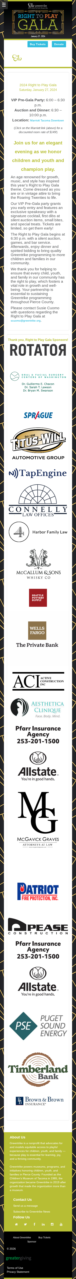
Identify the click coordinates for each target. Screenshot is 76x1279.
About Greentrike (22, 1237)
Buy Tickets (38, 44)
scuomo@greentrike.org (26, 320)
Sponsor (31, 1241)
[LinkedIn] (44, 1224)
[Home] (17, 1224)
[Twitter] (26, 1224)
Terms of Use (15, 1267)
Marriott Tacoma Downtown (47, 120)
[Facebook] (35, 1224)
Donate (59, 44)
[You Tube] (62, 1224)
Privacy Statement (18, 1271)
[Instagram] (53, 1224)
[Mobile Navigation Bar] (4, 4)
